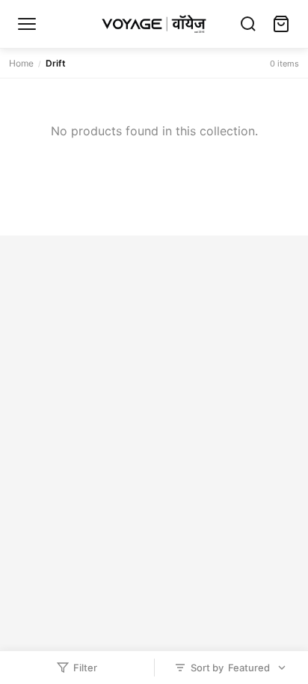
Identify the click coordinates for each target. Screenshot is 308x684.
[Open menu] (27, 24)
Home (21, 63)
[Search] (248, 24)
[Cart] (281, 24)
